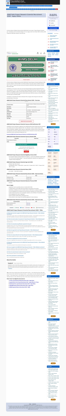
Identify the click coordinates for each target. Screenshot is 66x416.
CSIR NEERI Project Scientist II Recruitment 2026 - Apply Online (21, 285)
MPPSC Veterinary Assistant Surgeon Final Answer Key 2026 (53, 331)
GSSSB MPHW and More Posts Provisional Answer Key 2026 (53, 345)
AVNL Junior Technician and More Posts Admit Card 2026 (53, 240)
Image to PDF (56, 180)
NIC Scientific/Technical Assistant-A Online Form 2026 (52, 105)
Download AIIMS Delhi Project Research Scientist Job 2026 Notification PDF (22, 134)
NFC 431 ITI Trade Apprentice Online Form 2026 (52, 223)
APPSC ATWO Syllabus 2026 (53, 377)
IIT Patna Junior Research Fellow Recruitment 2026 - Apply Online (21, 280)
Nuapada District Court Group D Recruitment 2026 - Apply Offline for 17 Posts (24, 282)
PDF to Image (56, 183)
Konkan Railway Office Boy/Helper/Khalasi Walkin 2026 (53, 197)
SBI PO (53, 54)
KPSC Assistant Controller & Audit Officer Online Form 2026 (53, 202)
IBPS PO (57, 53)
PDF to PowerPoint (50, 183)
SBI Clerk (57, 54)
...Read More (10, 268)
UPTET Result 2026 (51, 304)
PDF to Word (49, 182)
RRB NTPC (49, 56)
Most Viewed (56, 33)
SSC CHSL (53, 53)
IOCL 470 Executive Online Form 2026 (54, 44)
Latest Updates (50, 33)
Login (56, 30)
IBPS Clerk (49, 54)
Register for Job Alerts (26, 121)
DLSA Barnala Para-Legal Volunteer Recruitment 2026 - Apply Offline (22, 283)
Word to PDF (49, 179)
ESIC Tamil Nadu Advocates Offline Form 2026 (54, 42)
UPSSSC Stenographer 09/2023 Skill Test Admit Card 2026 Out (52, 254)
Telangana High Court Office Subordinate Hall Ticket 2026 (53, 260)
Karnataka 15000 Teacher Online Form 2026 (54, 47)
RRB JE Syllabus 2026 (52, 395)
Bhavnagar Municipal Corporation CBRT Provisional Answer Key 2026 (53, 324)
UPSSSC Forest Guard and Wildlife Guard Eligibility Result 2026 (53, 289)
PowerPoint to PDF (50, 180)
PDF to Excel (54, 182)
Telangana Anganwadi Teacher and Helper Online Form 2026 (53, 226)
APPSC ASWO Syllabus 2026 (53, 378)
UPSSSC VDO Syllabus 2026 (53, 382)
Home (7, 5)
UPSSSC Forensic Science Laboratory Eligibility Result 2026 (53, 286)
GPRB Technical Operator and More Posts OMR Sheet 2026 (53, 341)
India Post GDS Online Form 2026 (54, 39)
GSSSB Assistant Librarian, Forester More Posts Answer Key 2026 (53, 328)
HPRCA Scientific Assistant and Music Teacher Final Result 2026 (53, 302)
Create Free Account (53, 28)
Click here (28, 203)
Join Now (26, 151)
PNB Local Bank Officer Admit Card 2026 (53, 36)
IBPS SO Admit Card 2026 (53, 247)
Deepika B (9, 53)
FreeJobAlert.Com (17, 1)
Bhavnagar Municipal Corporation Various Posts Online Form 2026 (53, 217)
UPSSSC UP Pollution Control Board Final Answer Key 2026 (53, 353)
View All (53, 229)
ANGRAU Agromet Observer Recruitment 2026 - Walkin (19, 287)
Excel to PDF (54, 179)
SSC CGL (49, 53)
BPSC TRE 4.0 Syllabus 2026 (53, 375)
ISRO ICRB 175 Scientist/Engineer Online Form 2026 (52, 118)
